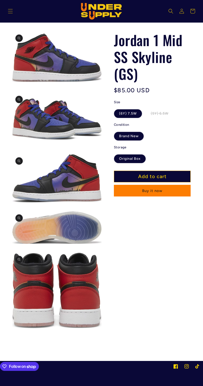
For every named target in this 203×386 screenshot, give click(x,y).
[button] (10, 11)
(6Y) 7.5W (128, 113)
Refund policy (56, 383)
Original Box (130, 159)
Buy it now (152, 191)
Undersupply (33, 383)
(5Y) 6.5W (162, 114)
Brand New (129, 136)
